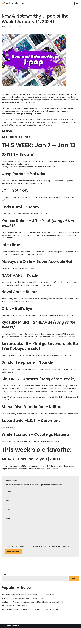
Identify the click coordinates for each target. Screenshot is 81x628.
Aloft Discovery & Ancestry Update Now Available (22, 598)
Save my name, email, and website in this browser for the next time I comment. (39, 546)
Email (7, 500)
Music (4, 26)
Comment (10, 518)
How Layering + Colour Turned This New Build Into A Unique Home (28, 594)
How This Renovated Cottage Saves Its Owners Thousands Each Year (30, 609)
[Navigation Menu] (76, 3)
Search (4, 574)
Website (8, 509)
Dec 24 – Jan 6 (22, 136)
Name (8, 491)
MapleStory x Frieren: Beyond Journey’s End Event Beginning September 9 (32, 602)
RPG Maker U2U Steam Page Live (15, 606)
